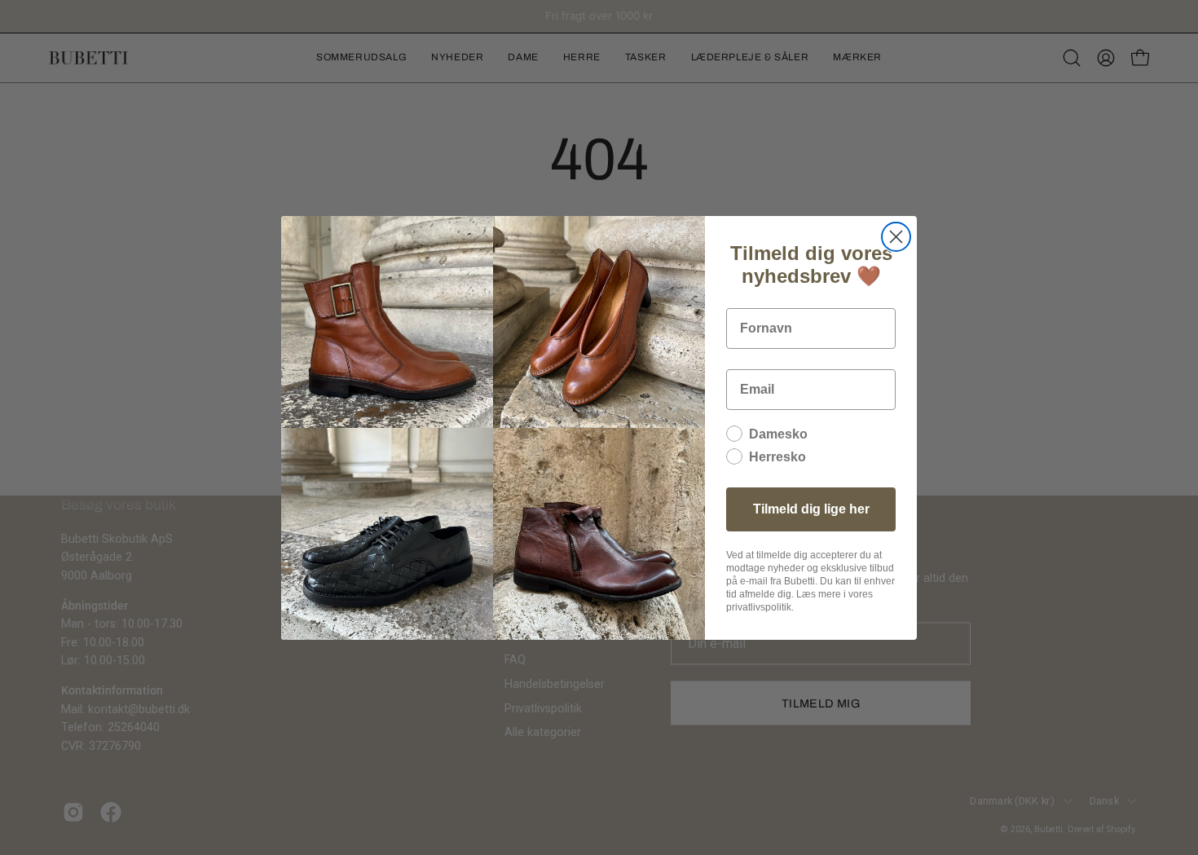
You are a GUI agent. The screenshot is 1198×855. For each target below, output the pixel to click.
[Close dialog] (896, 237)
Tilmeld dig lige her (811, 509)
